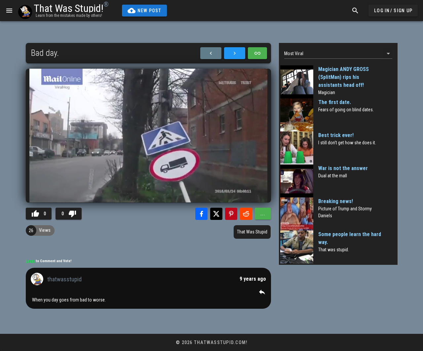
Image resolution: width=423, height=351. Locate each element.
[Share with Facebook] (201, 214)
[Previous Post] (210, 53)
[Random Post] (257, 53)
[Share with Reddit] (246, 214)
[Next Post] (234, 53)
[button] (262, 292)
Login (31, 261)
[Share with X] (216, 214)
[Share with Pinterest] (231, 214)
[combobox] (338, 53)
